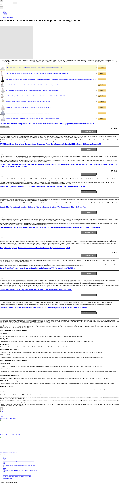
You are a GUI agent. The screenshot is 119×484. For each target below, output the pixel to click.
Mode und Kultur (12, 418)
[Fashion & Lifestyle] (5, 5)
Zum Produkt (103, 67)
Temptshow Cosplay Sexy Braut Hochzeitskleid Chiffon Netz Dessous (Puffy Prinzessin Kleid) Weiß (28, 101)
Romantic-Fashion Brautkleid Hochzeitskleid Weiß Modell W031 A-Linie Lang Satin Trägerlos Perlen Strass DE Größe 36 (32, 118)
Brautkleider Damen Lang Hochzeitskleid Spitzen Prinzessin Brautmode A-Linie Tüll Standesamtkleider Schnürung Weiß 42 (33, 90)
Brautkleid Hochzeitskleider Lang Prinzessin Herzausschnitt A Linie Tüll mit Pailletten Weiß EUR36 (27, 113)
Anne (3, 411)
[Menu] (1, 7)
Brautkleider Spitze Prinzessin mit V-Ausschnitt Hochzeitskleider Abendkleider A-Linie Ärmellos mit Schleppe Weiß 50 (32, 84)
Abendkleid (2, 418)
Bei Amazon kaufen (88, 131)
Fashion (1, 416)
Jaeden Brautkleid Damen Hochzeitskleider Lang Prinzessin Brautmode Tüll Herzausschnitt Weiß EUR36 (29, 107)
